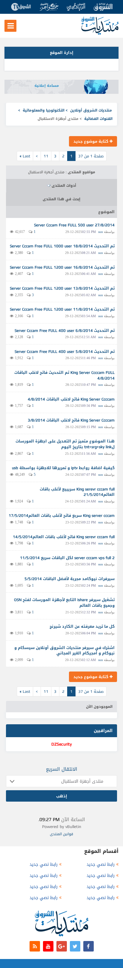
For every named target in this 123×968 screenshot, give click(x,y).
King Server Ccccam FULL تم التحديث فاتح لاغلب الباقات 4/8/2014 (64, 375)
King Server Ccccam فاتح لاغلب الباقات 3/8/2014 (71, 420)
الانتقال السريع (61, 769)
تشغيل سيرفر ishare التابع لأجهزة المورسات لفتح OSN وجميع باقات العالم (64, 602)
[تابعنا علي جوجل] (61, 946)
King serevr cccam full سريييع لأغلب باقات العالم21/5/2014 (77, 492)
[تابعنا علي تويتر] (75, 946)
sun (100, 232)
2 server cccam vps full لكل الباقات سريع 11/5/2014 (67, 557)
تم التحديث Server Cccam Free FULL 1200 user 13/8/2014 (62, 288)
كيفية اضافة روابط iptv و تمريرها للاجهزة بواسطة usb (63, 468)
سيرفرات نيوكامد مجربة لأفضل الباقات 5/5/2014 (69, 578)
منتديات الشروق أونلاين (91, 110)
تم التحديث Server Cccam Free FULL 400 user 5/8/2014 (65, 351)
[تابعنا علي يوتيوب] (48, 946)
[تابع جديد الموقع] (35, 946)
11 (46, 156)
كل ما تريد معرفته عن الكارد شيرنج (82, 626)
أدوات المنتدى (64, 185)
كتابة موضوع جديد (91, 141)
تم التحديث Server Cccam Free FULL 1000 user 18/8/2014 (62, 246)
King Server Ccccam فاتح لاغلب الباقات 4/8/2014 (71, 399)
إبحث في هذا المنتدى (61, 199)
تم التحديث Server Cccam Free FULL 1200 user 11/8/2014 (62, 309)
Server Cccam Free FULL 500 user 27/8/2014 (74, 225)
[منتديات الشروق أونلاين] (100, 33)
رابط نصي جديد (101, 864)
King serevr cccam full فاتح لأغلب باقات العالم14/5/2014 (64, 537)
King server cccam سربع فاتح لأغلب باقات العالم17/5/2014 (62, 515)
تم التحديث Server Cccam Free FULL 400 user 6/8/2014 (65, 330)
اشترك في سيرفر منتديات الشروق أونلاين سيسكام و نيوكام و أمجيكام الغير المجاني (64, 650)
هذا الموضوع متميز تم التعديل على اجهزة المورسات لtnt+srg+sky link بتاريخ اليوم (65, 444)
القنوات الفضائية (98, 118)
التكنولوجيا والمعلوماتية (43, 110)
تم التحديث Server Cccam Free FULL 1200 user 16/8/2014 (62, 267)
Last (25, 156)
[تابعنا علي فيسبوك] (88, 946)
